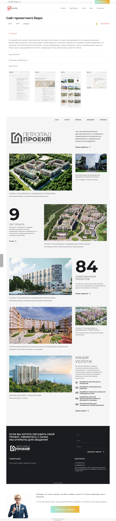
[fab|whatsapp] (38, 508)
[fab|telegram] (46, 508)
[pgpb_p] (70, 89)
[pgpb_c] (96, 80)
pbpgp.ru (26, 24)
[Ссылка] (12, 8)
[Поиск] (108, 8)
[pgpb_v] (19, 86)
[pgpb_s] (45, 86)
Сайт (17, 24)
